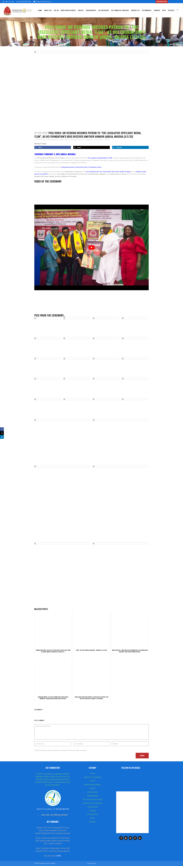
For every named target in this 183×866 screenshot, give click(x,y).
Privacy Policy (92, 814)
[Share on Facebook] (2, 429)
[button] (177, 10)
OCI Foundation (50, 863)
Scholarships (92, 792)
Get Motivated (92, 796)
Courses (92, 811)
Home (92, 773)
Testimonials (92, 807)
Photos (92, 788)
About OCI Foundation (92, 777)
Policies (92, 822)
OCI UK (92, 781)
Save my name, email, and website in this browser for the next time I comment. (61, 750)
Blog (73, 139)
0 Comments (98, 139)
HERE (58, 856)
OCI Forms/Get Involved (92, 799)
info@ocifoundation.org (43, 1)
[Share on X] (2, 433)
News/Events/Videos (92, 785)
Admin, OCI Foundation (84, 139)
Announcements (53, 139)
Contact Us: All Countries (92, 803)
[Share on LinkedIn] (2, 437)
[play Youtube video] (91, 247)
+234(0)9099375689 (24, 1)
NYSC (92, 818)
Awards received (65, 139)
